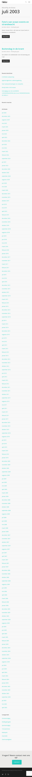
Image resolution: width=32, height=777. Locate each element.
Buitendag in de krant (13, 48)
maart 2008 (5, 528)
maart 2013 (5, 348)
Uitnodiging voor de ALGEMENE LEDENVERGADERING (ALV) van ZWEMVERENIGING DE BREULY (16, 93)
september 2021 (6, 158)
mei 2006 (4, 591)
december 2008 (6, 500)
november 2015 (6, 289)
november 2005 (6, 612)
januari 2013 (5, 355)
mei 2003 (4, 704)
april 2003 (4, 707)
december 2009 (6, 461)
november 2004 (6, 651)
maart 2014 (5, 324)
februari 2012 (5, 384)
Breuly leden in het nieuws (9, 87)
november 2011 (6, 391)
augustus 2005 (6, 623)
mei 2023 (4, 134)
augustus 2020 (6, 179)
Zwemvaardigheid (6, 739)
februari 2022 (5, 155)
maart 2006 (5, 598)
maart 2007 (5, 560)
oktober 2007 (5, 542)
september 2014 (6, 317)
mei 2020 (4, 186)
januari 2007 (5, 567)
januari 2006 (5, 605)
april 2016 (4, 281)
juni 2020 (4, 183)
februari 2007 (5, 563)
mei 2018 (4, 243)
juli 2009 (4, 479)
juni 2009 (4, 482)
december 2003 (6, 686)
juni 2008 (4, 521)
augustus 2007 (6, 549)
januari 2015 (5, 306)
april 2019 (4, 211)
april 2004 (4, 672)
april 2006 (4, 595)
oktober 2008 (5, 507)
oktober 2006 (5, 577)
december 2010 (6, 422)
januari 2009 (5, 496)
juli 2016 (4, 274)
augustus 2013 (6, 334)
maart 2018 (5, 246)
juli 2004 (4, 665)
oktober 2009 (5, 468)
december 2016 (6, 271)
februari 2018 (5, 250)
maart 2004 (5, 676)
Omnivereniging (6, 718)
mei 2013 (4, 341)
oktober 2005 (5, 616)
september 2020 (6, 176)
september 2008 (6, 510)
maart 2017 (5, 264)
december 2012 (6, 359)
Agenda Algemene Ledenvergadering (11, 80)
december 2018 (6, 218)
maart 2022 (5, 151)
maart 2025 (5, 127)
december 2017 (6, 257)
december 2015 (6, 285)
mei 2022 (4, 148)
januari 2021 (5, 165)
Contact (17, 762)
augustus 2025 (6, 120)
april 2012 (4, 376)
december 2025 (6, 116)
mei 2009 (4, 486)
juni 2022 (4, 144)
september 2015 (6, 296)
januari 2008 (5, 531)
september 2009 (6, 472)
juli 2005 (4, 626)
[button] (29, 2)
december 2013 (6, 331)
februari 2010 (5, 454)
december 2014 (6, 310)
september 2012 (6, 369)
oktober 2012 (5, 366)
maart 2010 (5, 450)
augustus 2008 (6, 514)
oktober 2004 (5, 655)
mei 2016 (4, 278)
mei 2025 (4, 123)
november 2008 (6, 503)
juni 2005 (4, 630)
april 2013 (4, 345)
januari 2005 (5, 644)
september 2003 (6, 697)
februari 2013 (5, 352)
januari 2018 (5, 253)
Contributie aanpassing (8, 77)
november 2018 (6, 222)
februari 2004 (5, 679)
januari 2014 (5, 327)
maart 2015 (5, 299)
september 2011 (6, 398)
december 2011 (6, 387)
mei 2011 (4, 405)
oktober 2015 (5, 292)
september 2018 (6, 229)
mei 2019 (4, 208)
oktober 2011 (5, 394)
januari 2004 (5, 683)
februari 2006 (5, 602)
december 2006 (6, 570)
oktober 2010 (5, 429)
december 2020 (6, 169)
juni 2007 (4, 552)
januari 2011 (5, 419)
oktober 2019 (5, 201)
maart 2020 (5, 190)
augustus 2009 (6, 475)
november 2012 (6, 362)
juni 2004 (4, 669)
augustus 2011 (6, 401)
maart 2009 (5, 493)
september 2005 (6, 619)
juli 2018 (4, 236)
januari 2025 (5, 130)
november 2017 (6, 260)
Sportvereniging (6, 725)
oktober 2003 (5, 693)
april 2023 (4, 137)
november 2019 (6, 197)
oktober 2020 (5, 172)
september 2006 (6, 581)
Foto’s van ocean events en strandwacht (15, 23)
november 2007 (6, 538)
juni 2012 (4, 373)
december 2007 (6, 535)
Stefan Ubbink (6, 27)
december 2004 (6, 647)
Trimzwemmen (6, 729)
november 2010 (6, 426)
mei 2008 (4, 524)
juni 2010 (4, 443)
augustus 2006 (6, 584)
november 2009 (6, 464)
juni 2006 (4, 588)
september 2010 (6, 433)
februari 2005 (5, 640)
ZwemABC (5, 736)
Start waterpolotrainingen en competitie (12, 84)
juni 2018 (4, 239)
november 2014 (6, 313)
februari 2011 (5, 415)
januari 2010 (5, 457)
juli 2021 (4, 162)
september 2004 (6, 658)
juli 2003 (4, 700)
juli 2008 (4, 517)
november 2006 (6, 574)
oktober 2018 (5, 225)
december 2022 (6, 141)
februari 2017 (5, 267)
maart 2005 (5, 637)
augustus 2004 (6, 662)
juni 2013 (4, 338)
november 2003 (6, 690)
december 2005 (6, 609)
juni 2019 (4, 204)
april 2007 (4, 556)
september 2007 (6, 545)
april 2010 (4, 447)
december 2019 (6, 193)
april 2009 (4, 489)
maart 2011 (5, 412)
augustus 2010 (6, 436)
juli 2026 (4, 113)
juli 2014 (4, 320)
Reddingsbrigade (15, 27)
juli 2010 (4, 440)
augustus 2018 (6, 232)
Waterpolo (4, 732)
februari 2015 (5, 303)
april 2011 (4, 408)
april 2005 (4, 633)
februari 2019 (5, 215)
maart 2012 (5, 380)
